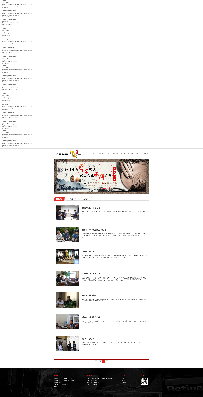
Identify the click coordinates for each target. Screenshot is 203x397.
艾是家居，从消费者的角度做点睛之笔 (94, 230)
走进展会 (59, 199)
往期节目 (108, 153)
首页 (94, 153)
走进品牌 (73, 199)
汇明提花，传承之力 (88, 339)
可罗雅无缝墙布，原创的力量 (91, 208)
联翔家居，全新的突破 (89, 295)
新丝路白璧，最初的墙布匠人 (91, 273)
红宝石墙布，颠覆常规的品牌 (91, 317)
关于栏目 (100, 153)
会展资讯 (86, 199)
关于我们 (123, 378)
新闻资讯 (115, 153)
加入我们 (123, 380)
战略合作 (130, 153)
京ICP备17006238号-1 (59, 382)
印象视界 (123, 153)
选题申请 (145, 153)
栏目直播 (137, 153)
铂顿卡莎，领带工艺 (88, 251)
